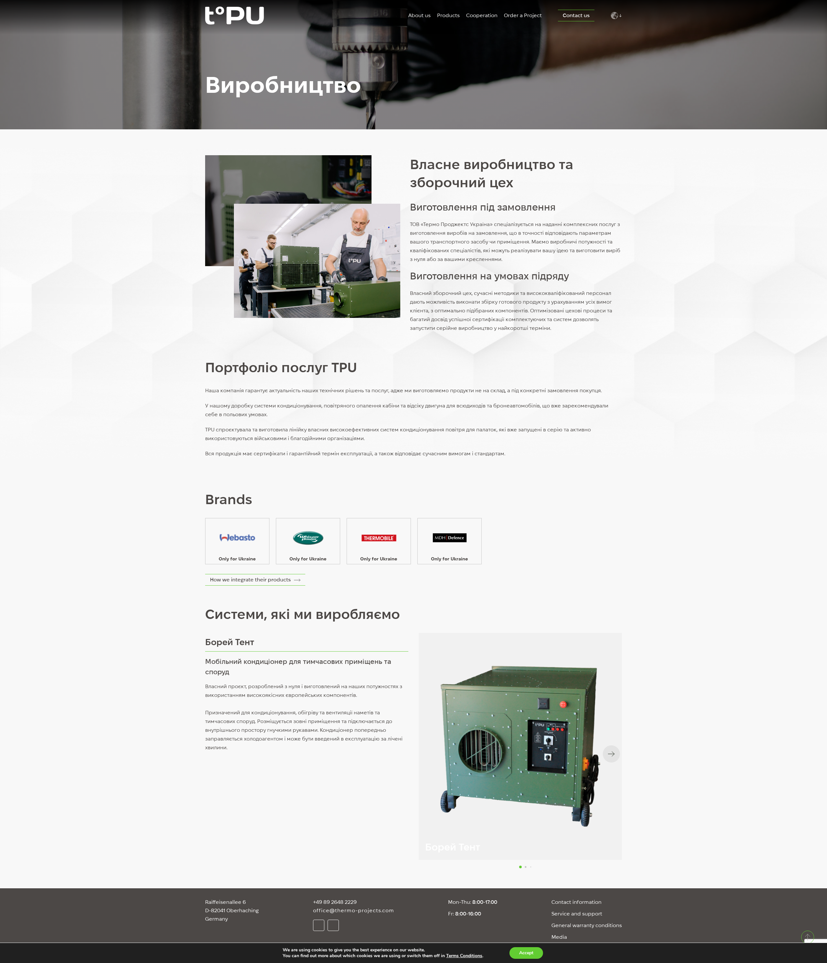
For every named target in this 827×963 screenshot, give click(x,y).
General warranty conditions (586, 925)
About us (419, 15)
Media (559, 937)
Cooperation (481, 15)
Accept (526, 953)
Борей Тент (229, 642)
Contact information (576, 902)
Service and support (576, 913)
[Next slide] (611, 754)
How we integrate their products (250, 579)
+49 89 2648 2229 (335, 902)
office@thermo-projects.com (353, 910)
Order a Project (523, 15)
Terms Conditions (464, 956)
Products (448, 15)
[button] (520, 867)
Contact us (576, 15)
